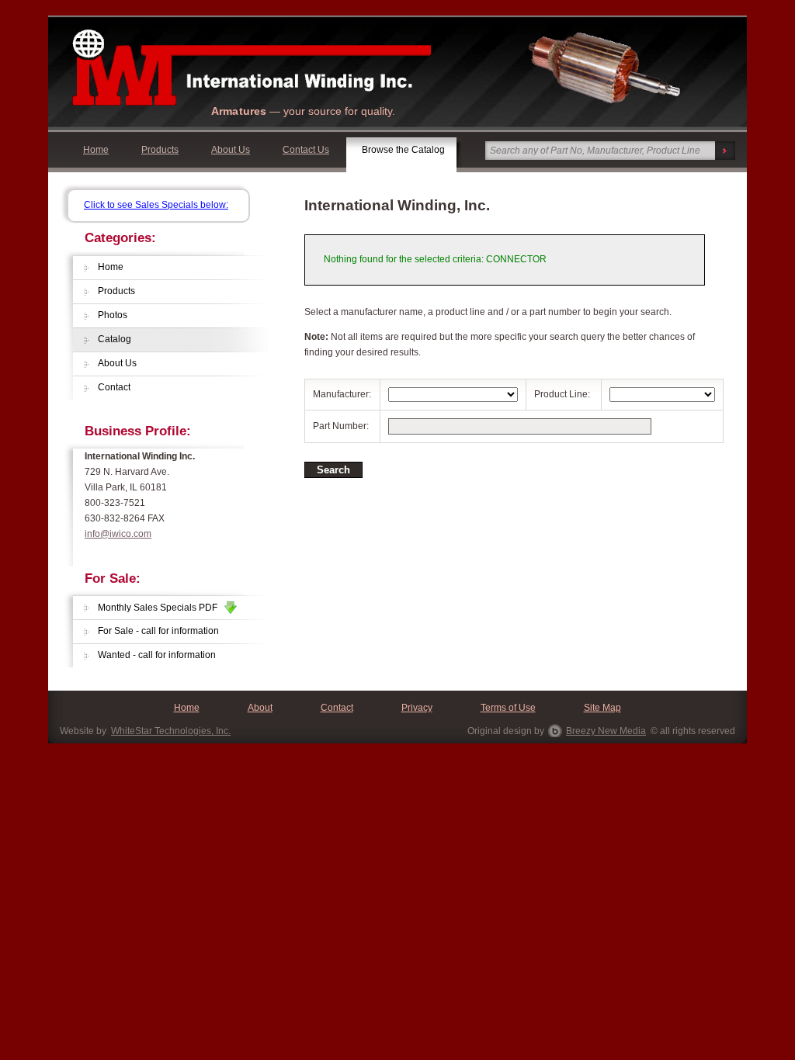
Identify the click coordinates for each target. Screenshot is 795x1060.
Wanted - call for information (157, 655)
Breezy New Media (606, 731)
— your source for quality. (303, 111)
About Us (230, 149)
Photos (112, 315)
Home (96, 149)
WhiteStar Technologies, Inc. (171, 731)
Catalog (114, 339)
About (260, 707)
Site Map (602, 707)
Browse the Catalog (403, 149)
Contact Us (306, 149)
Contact (114, 387)
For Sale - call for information (158, 630)
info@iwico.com (118, 533)
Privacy (416, 707)
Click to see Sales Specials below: (156, 204)
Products (160, 149)
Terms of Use (508, 707)
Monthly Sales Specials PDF (161, 607)
